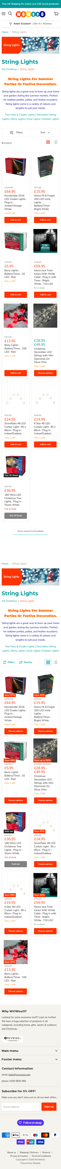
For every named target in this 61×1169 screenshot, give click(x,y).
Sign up (49, 1107)
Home (5, 32)
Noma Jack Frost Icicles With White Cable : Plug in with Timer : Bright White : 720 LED (45, 277)
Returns (46, 1152)
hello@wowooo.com (19, 1074)
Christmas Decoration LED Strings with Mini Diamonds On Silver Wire (43, 355)
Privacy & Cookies (19, 1156)
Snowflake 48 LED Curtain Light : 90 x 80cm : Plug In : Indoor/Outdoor (15, 428)
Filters (19, 132)
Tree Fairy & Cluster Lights (20, 114)
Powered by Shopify (30, 1163)
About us (11, 1152)
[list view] (55, 142)
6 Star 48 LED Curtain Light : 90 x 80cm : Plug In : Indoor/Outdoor (45, 428)
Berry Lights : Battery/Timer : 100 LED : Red (15, 348)
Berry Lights (18, 119)
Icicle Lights (33, 119)
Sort (42, 132)
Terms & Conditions (41, 1156)
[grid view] (48, 142)
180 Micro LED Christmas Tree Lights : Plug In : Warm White (13, 500)
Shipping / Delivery (29, 1152)
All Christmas (9, 69)
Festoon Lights (50, 119)
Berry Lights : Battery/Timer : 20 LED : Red (14, 274)
